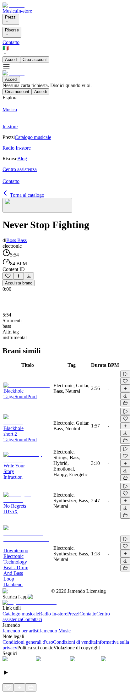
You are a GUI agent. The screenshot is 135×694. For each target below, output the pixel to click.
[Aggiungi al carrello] (125, 402)
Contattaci (32, 619)
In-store (24, 11)
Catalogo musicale (21, 613)
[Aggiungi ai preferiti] (8, 276)
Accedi (11, 59)
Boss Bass (16, 240)
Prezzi (11, 17)
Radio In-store (53, 613)
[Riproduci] (125, 374)
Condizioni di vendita (74, 642)
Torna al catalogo (27, 195)
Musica (10, 11)
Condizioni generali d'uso (28, 642)
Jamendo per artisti (21, 630)
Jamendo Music (55, 630)
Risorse (12, 30)
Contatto (11, 42)
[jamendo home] (13, 5)
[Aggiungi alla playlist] (18, 276)
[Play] (37, 205)
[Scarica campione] (29, 276)
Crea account (35, 59)
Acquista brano (18, 283)
